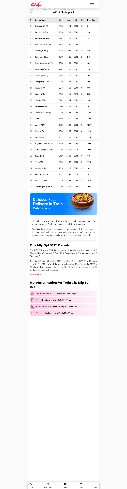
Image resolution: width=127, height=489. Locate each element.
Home (31, 9)
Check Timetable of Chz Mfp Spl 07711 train (54, 300)
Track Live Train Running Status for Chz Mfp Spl (56, 294)
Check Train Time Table (43, 9)
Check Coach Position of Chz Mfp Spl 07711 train (56, 307)
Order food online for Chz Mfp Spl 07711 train (55, 313)
